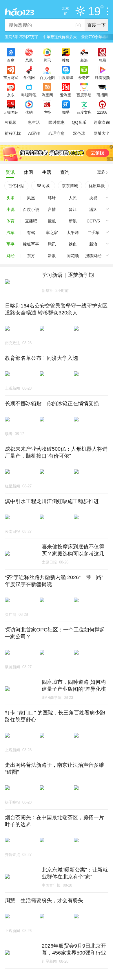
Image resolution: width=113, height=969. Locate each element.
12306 (102, 112)
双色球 (79, 133)
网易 (102, 60)
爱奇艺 (84, 77)
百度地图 (47, 77)
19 (94, 11)
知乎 (66, 112)
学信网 (29, 77)
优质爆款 (97, 185)
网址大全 (102, 133)
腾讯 (47, 60)
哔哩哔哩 (29, 95)
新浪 (84, 60)
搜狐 (66, 60)
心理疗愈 (56, 133)
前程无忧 (13, 133)
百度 (10, 60)
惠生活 (34, 122)
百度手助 (84, 95)
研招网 (102, 95)
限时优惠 (56, 122)
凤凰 (29, 60)
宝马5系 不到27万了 (22, 37)
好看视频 (102, 77)
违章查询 (102, 122)
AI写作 (34, 133)
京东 (10, 95)
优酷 (29, 112)
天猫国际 (10, 112)
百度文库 (84, 112)
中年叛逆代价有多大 (60, 37)
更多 (101, 172)
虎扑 (47, 112)
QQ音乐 (79, 122)
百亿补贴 (16, 185)
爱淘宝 (65, 95)
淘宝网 (47, 95)
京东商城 (70, 185)
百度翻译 (65, 77)
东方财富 (10, 77)
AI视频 (11, 122)
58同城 (43, 185)
